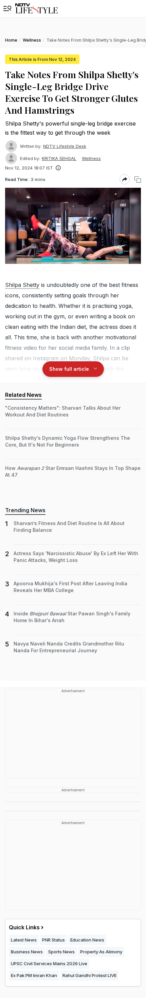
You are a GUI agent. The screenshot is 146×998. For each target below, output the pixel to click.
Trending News (25, 510)
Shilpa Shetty (22, 284)
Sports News (61, 951)
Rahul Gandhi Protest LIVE (89, 975)
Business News (27, 951)
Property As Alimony (101, 951)
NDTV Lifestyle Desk (64, 146)
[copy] (137, 179)
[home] (36, 8)
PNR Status (53, 940)
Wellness (91, 158)
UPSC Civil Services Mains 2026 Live (49, 963)
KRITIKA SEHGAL (59, 158)
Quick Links (24, 927)
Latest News (24, 940)
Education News (87, 940)
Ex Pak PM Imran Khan (34, 975)
